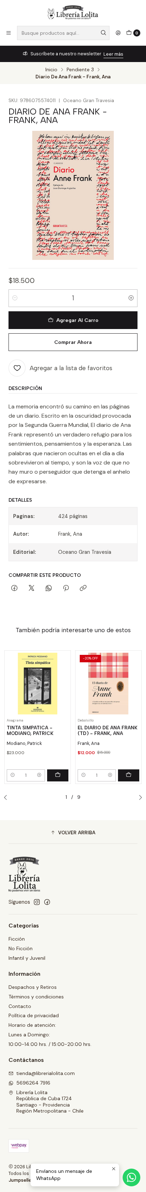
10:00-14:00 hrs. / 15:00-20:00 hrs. (50, 1044)
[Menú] (8, 33)
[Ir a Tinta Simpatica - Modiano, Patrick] (37, 683)
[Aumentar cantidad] (131, 298)
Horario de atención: (32, 1025)
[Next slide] (138, 797)
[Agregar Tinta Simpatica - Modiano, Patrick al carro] (57, 775)
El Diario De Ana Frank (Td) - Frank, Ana (107, 730)
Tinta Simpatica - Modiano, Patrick (30, 730)
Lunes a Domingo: (29, 1034)
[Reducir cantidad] (15, 298)
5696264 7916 (33, 1083)
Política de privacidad (34, 1015)
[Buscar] (103, 33)
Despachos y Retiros (33, 987)
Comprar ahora (73, 342)
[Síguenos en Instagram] (36, 902)
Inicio (51, 69)
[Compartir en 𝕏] (32, 588)
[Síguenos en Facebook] (47, 902)
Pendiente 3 (80, 69)
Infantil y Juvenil (27, 958)
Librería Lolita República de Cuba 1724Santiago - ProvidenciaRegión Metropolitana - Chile (50, 1101)
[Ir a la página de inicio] (73, 12)
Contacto (20, 1006)
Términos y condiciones (36, 996)
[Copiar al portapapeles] (83, 588)
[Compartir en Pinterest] (66, 588)
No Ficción (21, 948)
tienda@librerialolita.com (45, 1073)
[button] (73, 833)
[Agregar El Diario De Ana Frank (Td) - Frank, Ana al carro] (128, 775)
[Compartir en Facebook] (14, 588)
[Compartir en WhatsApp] (49, 588)
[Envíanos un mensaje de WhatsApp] (131, 1177)
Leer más (113, 54)
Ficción (17, 939)
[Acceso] (118, 33)
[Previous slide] (7, 797)
